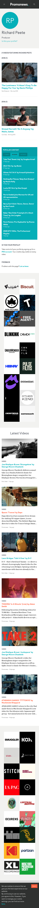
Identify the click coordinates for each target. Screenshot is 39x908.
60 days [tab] (23, 154)
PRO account (7, 251)
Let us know (24, 266)
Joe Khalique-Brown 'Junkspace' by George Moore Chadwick (17, 653)
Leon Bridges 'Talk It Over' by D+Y (16, 558)
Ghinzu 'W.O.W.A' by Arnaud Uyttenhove (18, 172)
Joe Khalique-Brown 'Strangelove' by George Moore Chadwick (18, 465)
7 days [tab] (6, 154)
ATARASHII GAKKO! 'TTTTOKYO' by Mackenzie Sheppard (17, 701)
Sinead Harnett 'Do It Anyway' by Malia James (18, 130)
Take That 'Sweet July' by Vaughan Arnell (19, 159)
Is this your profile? (9, 41)
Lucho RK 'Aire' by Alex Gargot (15, 188)
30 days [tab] (14, 154)
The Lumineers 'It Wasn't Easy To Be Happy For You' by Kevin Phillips (19, 86)
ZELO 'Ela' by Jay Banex (12, 166)
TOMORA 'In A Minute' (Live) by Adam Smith (18, 605)
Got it (34, 886)
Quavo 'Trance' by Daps (12, 512)
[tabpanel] (19, 198)
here (3, 904)
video (4, 461)
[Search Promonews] (34, 4)
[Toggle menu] (4, 4)
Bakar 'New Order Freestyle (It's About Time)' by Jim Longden (18, 214)
